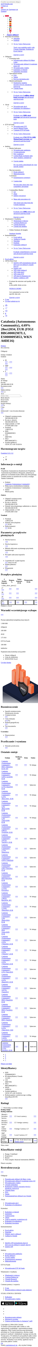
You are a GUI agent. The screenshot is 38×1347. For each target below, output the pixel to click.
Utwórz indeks (10, 1257)
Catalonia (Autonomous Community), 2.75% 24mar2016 (6, 848)
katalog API (17, 268)
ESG (15, 75)
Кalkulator (8, 1297)
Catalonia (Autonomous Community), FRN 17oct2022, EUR (7, 1008)
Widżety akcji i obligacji (13, 1234)
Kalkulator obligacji (20, 245)
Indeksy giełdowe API (21, 278)
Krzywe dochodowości (21, 79)
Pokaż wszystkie (6, 1064)
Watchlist (17, 38)
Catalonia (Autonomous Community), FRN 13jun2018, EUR (7, 998)
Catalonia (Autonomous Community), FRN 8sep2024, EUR (6, 876)
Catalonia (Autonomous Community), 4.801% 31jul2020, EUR (7, 828)
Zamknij (3, 11)
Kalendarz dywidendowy (22, 108)
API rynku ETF (19, 274)
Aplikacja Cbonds (20, 239)
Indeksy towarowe (20, 196)
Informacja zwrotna (11, 1319)
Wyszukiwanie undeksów (22, 150)
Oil (15, 192)
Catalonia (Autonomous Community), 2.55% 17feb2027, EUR (7, 950)
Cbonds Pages (18, 88)
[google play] (21, 1305)
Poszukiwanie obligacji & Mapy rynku (18, 1179)
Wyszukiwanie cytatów (21, 68)
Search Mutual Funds (21, 128)
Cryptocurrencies (19, 152)
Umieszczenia (9, 1216)
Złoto (15, 194)
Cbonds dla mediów (20, 226)
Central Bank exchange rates (23, 156)
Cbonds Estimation (11, 1185)
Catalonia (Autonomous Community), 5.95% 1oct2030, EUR (7, 775)
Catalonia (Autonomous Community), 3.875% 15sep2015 (6, 988)
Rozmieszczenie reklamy (13, 1317)
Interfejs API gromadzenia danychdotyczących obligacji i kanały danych (25, 264)
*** (6, 362)
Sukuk (16, 77)
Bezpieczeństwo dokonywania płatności (18, 1290)
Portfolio (16, 40)
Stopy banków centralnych (22, 158)
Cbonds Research (19, 224)
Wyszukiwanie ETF (20, 126)
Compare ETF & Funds (21, 130)
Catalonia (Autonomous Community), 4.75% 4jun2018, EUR (7, 785)
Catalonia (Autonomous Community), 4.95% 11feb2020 (7, 857)
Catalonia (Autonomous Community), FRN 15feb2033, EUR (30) (7, 765)
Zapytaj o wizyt (14, 297)
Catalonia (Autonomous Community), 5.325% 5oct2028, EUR (6, 1036)
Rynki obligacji (19, 172)
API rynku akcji (19, 272)
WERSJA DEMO (15, 288)
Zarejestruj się (13, 9)
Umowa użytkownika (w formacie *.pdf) (18, 1321)
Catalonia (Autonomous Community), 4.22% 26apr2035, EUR (7, 978)
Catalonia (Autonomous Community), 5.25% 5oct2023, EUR (7, 1046)
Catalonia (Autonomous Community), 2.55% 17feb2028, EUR (7, 960)
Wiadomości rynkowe (21, 221)
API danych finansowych (22, 276)
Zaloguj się (4, 9)
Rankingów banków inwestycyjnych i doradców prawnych (23, 84)
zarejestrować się (11, 1345)
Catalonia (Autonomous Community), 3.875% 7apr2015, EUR (6, 838)
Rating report (19, 1141)
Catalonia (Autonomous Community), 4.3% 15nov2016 (7, 969)
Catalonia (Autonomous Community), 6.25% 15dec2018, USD (7, 1026)
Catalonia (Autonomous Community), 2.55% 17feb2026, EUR (7, 940)
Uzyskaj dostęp (6, 662)
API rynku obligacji (20, 270)
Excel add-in (18, 237)
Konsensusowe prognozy (22, 177)
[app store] (7, 1305)
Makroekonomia (19, 174)
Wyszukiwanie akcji (20, 106)
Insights (18, 233)
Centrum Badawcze (20, 223)
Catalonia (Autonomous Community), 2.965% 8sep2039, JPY (6, 896)
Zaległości (8, 1214)
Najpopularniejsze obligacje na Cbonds (18, 1196)
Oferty (7, 1217)
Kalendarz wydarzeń (20, 70)
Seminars (12, 233)
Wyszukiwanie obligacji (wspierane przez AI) (20, 1181)
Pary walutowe (19, 154)
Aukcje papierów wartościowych (16, 1219)
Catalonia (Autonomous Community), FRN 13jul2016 (6, 1017)
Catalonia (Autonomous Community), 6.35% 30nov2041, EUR (7, 795)
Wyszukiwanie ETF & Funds (15, 1268)
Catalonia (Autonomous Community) (17, 484)
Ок (2, 1343)
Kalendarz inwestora (20, 71)
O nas (7, 299)
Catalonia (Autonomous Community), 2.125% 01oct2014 (6, 886)
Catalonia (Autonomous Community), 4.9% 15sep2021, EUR (7, 866)
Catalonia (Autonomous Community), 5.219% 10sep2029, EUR (7, 906)
